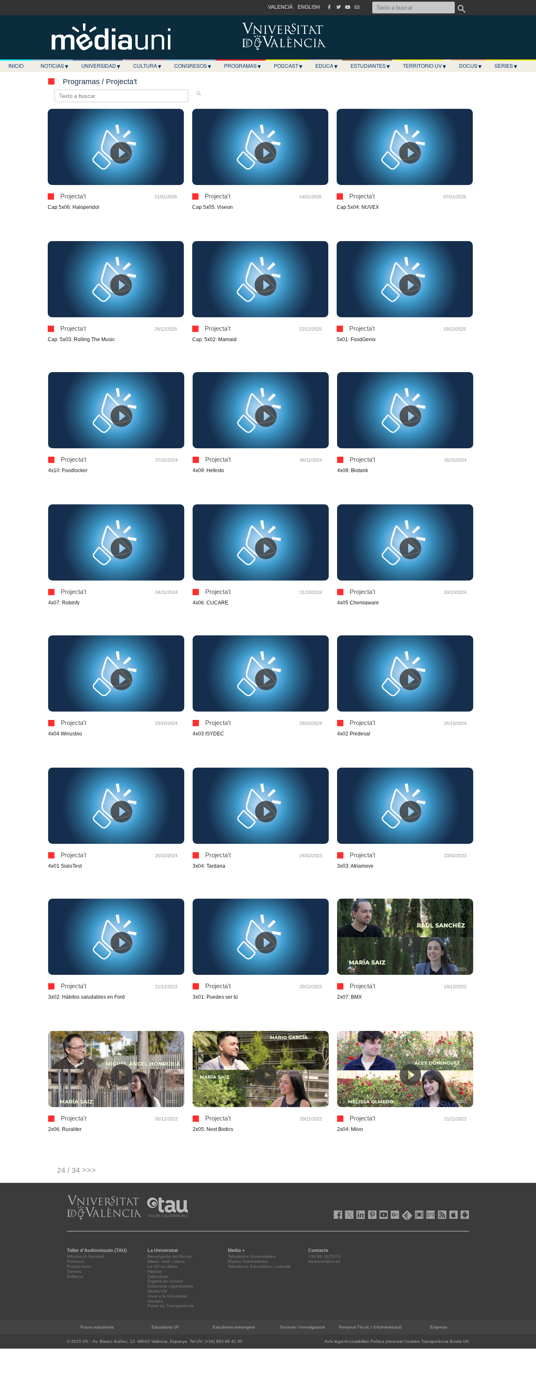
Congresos (192, 65)
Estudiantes (370, 65)
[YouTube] (347, 7)
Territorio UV (424, 65)
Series (506, 65)
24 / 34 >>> (76, 1170)
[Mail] (357, 7)
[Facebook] (329, 7)
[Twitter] (338, 7)
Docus (470, 65)
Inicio (15, 65)
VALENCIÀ (280, 7)
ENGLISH (309, 7)
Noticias (54, 65)
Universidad (100, 65)
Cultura (147, 65)
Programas (242, 65)
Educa (326, 65)
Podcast (288, 65)
